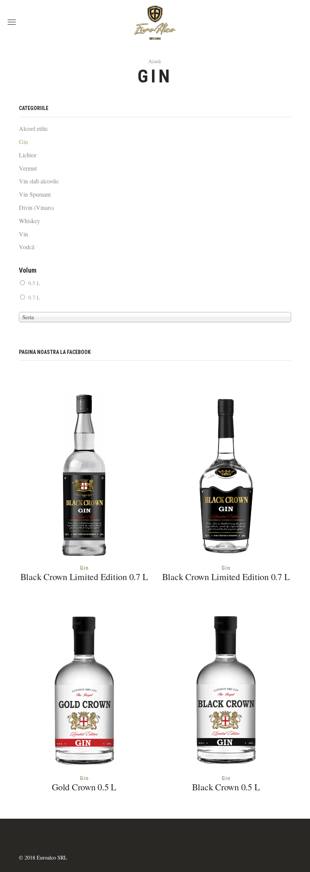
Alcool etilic (33, 128)
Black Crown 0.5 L (226, 786)
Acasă (154, 61)
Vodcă (26, 247)
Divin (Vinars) (36, 207)
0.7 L (34, 297)
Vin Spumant (35, 194)
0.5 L (34, 283)
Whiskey (29, 221)
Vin (23, 234)
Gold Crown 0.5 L (84, 786)
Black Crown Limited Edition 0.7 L (84, 576)
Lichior (27, 155)
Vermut (28, 168)
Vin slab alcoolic (39, 181)
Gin (84, 568)
